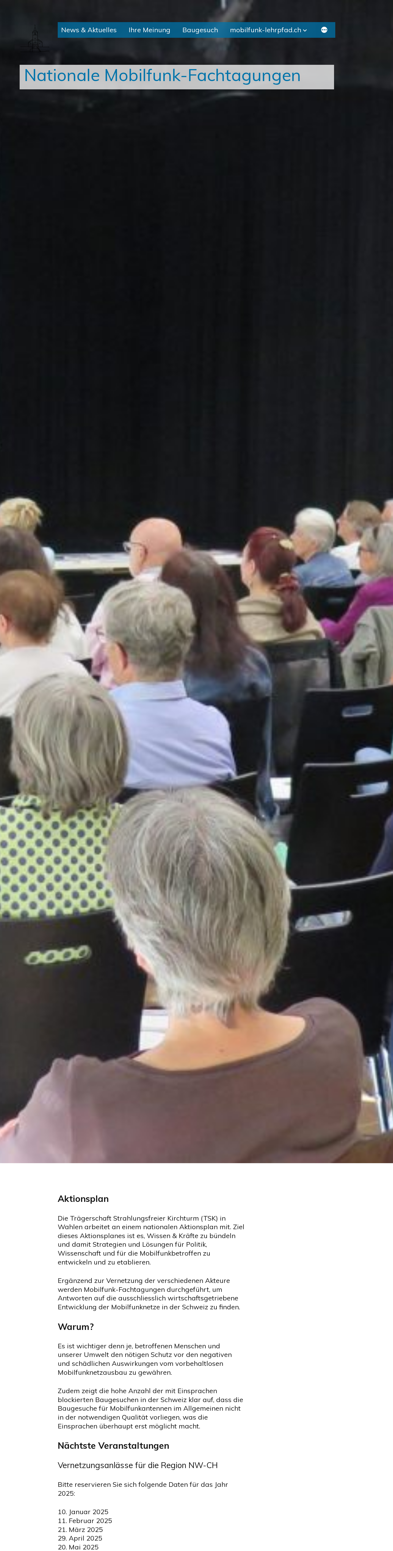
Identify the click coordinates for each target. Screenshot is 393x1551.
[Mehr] (324, 30)
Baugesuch (200, 29)
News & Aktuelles (89, 29)
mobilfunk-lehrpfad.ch (265, 29)
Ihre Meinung (149, 29)
